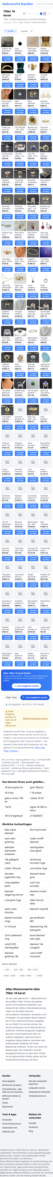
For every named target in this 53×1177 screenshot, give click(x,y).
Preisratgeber (8, 1081)
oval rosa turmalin (35, 884)
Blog (31, 1131)
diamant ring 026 (39, 908)
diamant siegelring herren (14, 893)
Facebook (33, 1127)
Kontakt (32, 1123)
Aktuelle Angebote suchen (35, 718)
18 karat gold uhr (14, 787)
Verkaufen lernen (37, 1088)
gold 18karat (36, 787)
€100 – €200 (9, 975)
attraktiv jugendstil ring (12, 875)
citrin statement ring (13, 937)
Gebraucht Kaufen (17, 4)
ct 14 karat (10, 926)
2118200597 (36, 815)
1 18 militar (36, 792)
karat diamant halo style (37, 937)
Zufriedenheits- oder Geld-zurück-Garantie (12, 1090)
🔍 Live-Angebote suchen (35, 697)
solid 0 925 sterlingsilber (12, 946)
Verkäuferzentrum (37, 1096)
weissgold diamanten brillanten (33, 771)
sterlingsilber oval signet (37, 849)
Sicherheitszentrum (11, 1123)
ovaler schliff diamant (36, 840)
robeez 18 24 (37, 798)
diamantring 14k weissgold (38, 928)
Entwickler (7, 1119)
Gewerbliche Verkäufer (39, 1092)
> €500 (39, 975)
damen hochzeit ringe (13, 919)
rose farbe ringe (38, 868)
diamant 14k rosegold (36, 946)
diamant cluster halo (38, 893)
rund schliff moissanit (36, 954)
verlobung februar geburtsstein (26, 768)
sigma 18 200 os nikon (38, 808)
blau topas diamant (10, 831)
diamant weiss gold (37, 875)
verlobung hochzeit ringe (37, 861)
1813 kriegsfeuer (14, 815)
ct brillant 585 (43, 759)
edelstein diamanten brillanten (10, 851)
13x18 (8, 807)
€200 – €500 (25, 975)
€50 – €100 (33, 969)
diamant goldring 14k (11, 954)
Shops (5, 1102)
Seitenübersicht (9, 1127)
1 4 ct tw (20, 765)
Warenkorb (7, 1106)
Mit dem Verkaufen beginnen (38, 1082)
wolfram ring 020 (11, 762)
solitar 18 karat (13, 868)
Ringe (15, 22)
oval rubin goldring (10, 840)
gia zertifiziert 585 (37, 919)
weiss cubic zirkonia (11, 910)
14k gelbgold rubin (12, 861)
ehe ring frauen (38, 829)
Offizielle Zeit (8, 1131)
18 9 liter (9, 792)
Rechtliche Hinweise (11, 1085)
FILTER (10, 31)
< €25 (6, 969)
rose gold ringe (13, 900)
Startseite (7, 23)
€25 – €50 (18, 969)
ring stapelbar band (12, 884)
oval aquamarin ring (25, 759)
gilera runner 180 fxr (14, 800)
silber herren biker (37, 902)
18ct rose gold (8, 773)
